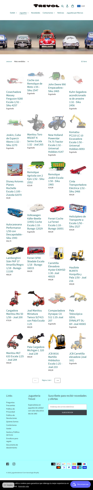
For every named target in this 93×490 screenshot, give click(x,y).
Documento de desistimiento (12, 446)
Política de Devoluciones (11, 417)
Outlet (8, 428)
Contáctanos (11, 425)
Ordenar (9, 62)
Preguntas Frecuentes (10, 404)
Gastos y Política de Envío (12, 433)
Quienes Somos (12, 421)
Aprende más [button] (23, 486)
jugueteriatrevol (17, 473)
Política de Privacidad (10, 410)
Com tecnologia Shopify (31, 473)
